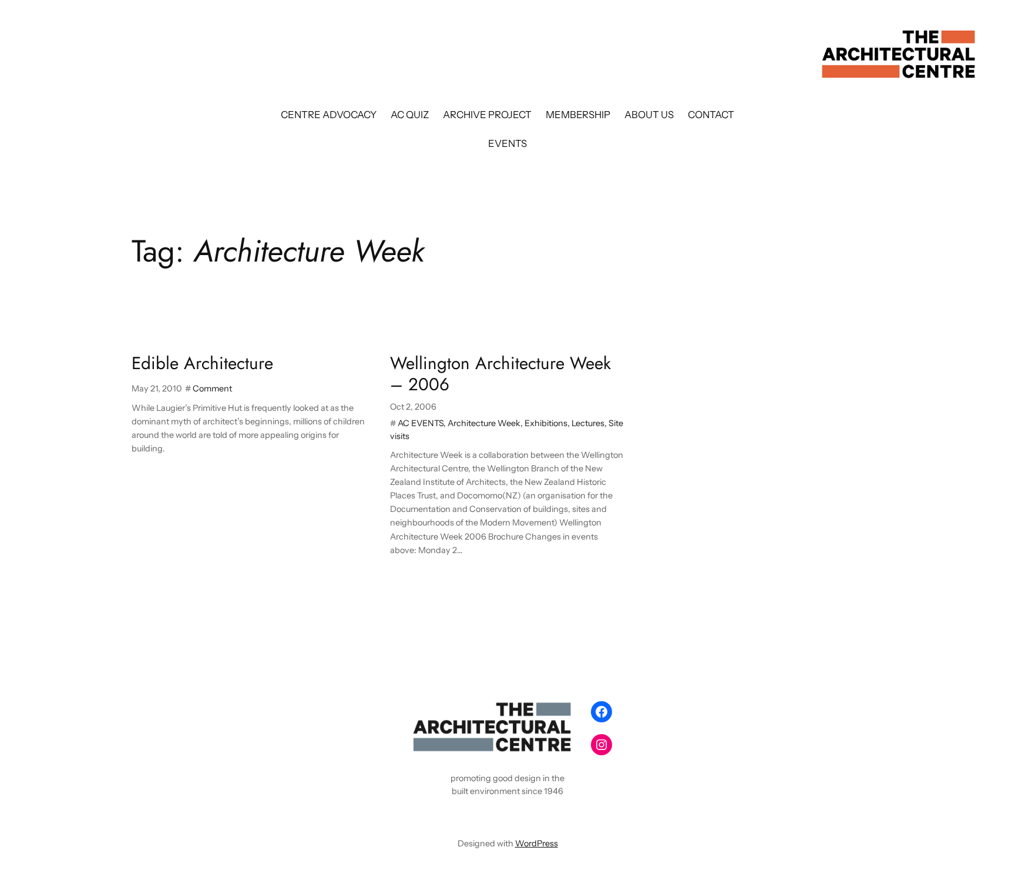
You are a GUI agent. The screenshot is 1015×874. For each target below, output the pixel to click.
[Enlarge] (564, 712)
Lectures (588, 423)
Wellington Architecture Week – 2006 (500, 373)
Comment (212, 388)
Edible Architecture (202, 363)
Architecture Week (484, 423)
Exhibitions (546, 423)
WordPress (536, 843)
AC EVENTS (420, 423)
